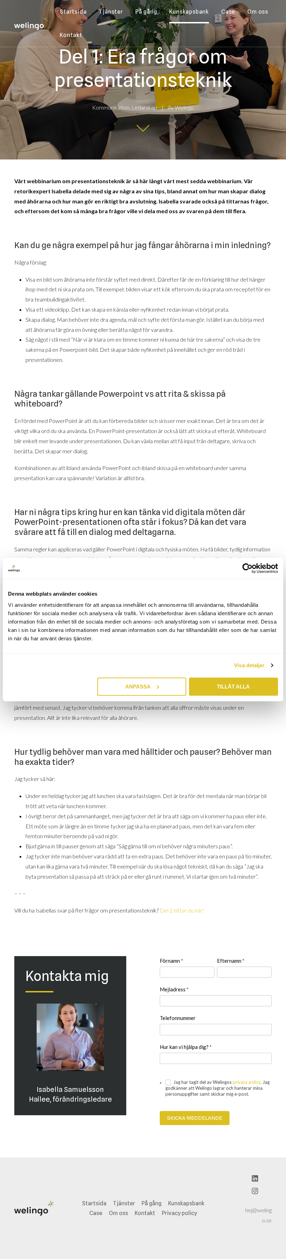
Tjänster (111, 11)
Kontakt (71, 35)
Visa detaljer (249, 665)
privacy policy (247, 1082)
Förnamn (171, 961)
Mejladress (174, 989)
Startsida (73, 11)
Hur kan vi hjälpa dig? (186, 1047)
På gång (146, 11)
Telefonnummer (178, 1018)
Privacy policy (179, 1213)
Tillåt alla (233, 686)
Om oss (257, 11)
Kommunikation (110, 107)
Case (228, 11)
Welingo (184, 107)
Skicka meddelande (194, 1118)
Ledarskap (144, 107)
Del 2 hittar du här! (182, 910)
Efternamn (230, 961)
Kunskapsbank (189, 11)
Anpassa (138, 686)
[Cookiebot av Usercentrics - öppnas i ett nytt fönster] (247, 568)
